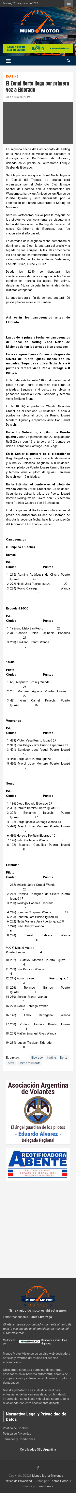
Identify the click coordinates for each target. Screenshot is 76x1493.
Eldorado (37, 1057)
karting (51, 1057)
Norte (63, 1057)
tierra (11, 1063)
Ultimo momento (30, 1063)
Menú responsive (68, 3)
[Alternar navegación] (8, 60)
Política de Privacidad (17, 1433)
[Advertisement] (38, 1224)
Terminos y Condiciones (19, 1439)
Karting (12, 76)
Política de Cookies (16, 1428)
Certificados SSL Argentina (38, 1449)
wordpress (46, 1486)
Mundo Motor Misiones (47, 1475)
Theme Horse (59, 1481)
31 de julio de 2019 (18, 97)
